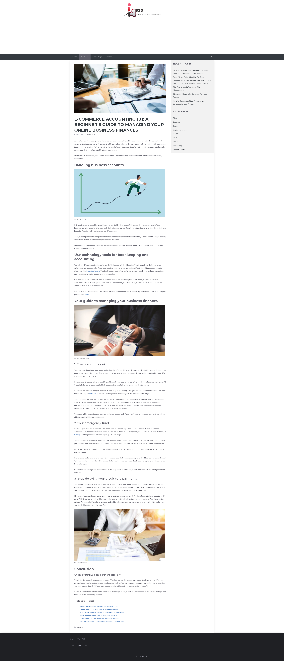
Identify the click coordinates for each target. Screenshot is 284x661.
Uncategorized (179, 149)
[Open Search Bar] (211, 57)
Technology (97, 57)
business (92, 393)
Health (175, 134)
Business (84, 57)
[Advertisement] (142, 37)
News (175, 141)
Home (74, 57)
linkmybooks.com (93, 271)
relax (87, 294)
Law (175, 137)
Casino (175, 126)
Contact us (110, 57)
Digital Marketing (179, 130)
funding (77, 435)
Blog (175, 118)
